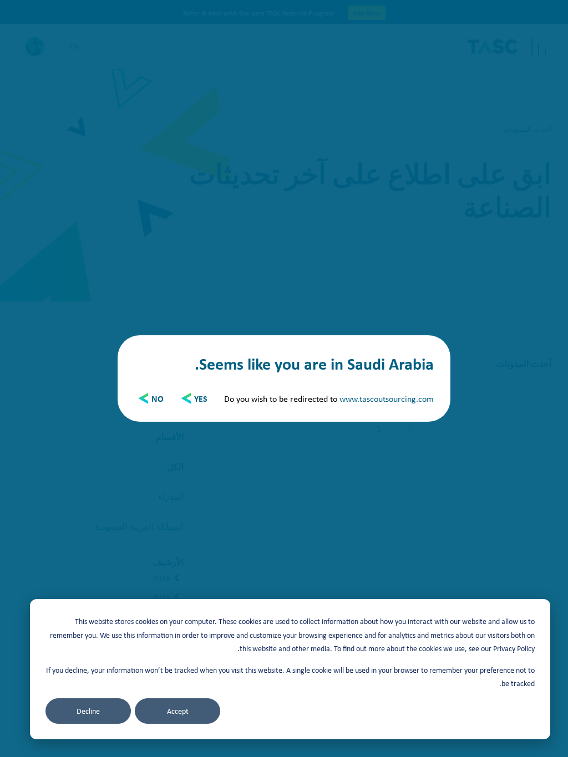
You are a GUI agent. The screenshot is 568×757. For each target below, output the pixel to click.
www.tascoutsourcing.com (386, 398)
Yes (200, 398)
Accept (178, 711)
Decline (88, 711)
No (157, 398)
